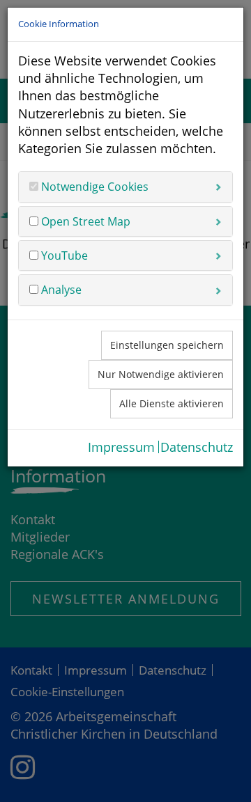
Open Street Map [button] (84, 221)
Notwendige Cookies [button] (93, 186)
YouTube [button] (63, 255)
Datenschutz (196, 447)
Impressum (121, 447)
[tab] (125, 186)
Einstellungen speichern (167, 345)
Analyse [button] (60, 289)
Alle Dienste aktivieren (171, 403)
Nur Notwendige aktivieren (161, 374)
